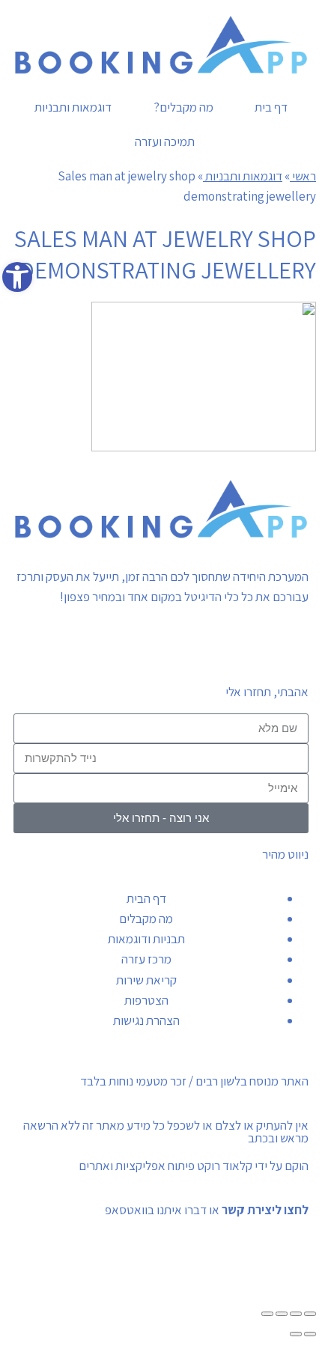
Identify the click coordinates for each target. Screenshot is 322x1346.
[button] (17, 277)
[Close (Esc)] (310, 1314)
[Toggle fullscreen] (282, 1314)
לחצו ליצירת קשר (265, 1210)
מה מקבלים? (183, 107)
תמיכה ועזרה (165, 141)
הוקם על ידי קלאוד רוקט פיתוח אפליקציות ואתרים (194, 1165)
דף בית (271, 107)
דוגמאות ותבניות (73, 107)
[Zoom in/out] (267, 1314)
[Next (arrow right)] (296, 1334)
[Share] (296, 1314)
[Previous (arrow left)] (310, 1334)
